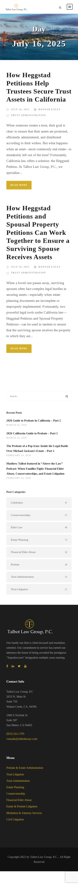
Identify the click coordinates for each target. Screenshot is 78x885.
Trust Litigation (15, 774)
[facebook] (7, 666)
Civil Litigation (15, 819)
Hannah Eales (49, 109)
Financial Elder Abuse (19, 800)
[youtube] (25, 666)
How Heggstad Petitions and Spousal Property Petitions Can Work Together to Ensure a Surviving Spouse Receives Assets (38, 232)
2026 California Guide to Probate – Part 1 (32, 433)
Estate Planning (15, 787)
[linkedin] (13, 666)
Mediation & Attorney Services (24, 813)
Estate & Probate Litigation (21, 806)
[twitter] (19, 666)
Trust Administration (28, 115)
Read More (19, 185)
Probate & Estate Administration (24, 767)
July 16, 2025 (20, 109)
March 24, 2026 (16, 425)
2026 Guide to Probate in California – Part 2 (33, 420)
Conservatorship (15, 793)
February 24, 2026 (18, 455)
